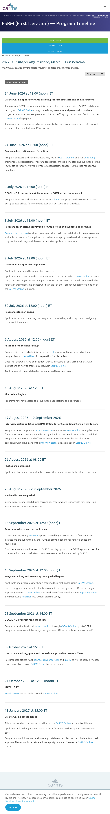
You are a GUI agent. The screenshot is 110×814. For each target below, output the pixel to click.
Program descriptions (16, 233)
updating (90, 157)
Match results (12, 693)
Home (7, 15)
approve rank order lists (46, 659)
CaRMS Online (25, 110)
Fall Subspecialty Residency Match (27, 15)
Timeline (91, 74)
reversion (33, 535)
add (52, 351)
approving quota (88, 592)
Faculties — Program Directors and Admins (64, 15)
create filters (29, 356)
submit (55, 199)
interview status (44, 430)
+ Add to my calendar (16, 82)
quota (67, 659)
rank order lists (43, 626)
